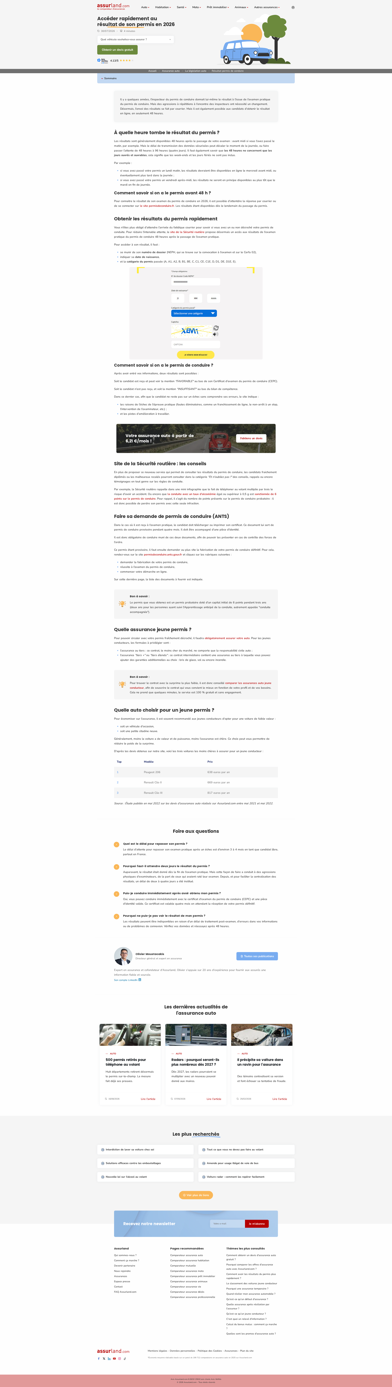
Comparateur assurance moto (187, 1271)
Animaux (240, 7)
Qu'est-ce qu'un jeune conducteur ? (246, 1313)
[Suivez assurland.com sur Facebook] (98, 1359)
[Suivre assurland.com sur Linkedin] (109, 1359)
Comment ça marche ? (126, 1260)
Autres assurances (266, 7)
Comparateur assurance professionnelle (192, 1297)
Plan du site (247, 1351)
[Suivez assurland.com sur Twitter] (104, 1359)
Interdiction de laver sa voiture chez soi (130, 1149)
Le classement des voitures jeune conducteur (251, 1283)
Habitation (162, 7)
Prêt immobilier (217, 7)
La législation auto (195, 71)
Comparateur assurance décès (187, 1292)
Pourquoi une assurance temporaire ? (247, 1288)
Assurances (120, 1276)
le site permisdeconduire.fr (157, 206)
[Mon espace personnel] (293, 7)
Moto (195, 7)
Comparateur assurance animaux (188, 1281)
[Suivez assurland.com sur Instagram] (119, 1359)
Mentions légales (157, 1351)
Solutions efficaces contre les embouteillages (133, 1163)
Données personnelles (182, 1351)
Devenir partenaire (124, 1265)
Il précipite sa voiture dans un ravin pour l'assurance (260, 1062)
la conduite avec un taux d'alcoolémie (192, 494)
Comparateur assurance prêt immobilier (192, 1276)
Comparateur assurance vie (185, 1286)
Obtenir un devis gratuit (117, 50)
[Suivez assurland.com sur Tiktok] (124, 1359)
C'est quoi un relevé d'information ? (246, 1319)
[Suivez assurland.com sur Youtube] (114, 1359)
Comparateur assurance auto (186, 1255)
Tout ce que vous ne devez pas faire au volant (235, 1149)
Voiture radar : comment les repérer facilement (235, 1177)
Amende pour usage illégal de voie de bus (232, 1163)
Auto (144, 7)
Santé (180, 7)
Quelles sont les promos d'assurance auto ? (251, 1333)
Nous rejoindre (122, 1271)
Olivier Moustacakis (150, 954)
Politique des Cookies (210, 1351)
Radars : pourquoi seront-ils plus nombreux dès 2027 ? (195, 1062)
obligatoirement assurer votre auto (227, 638)
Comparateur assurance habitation (189, 1260)
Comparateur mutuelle (183, 1265)
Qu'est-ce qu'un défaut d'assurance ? (247, 1299)
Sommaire (110, 78)
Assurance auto (171, 71)
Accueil (152, 71)
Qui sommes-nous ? (125, 1255)
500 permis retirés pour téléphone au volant (126, 1062)
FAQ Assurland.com (125, 1292)
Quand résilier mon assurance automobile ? (250, 1294)
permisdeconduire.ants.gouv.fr (163, 554)
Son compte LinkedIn (126, 980)
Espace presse (122, 1281)
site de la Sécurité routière (187, 232)
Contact (118, 1286)
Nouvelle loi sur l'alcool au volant (126, 1177)
